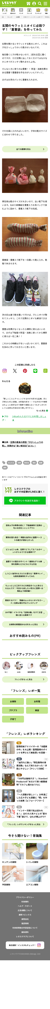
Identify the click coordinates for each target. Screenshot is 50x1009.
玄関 (19, 463)
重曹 (40, 463)
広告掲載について (25, 910)
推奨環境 (25, 923)
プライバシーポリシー (25, 897)
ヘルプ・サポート (25, 906)
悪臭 (34, 463)
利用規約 (25, 901)
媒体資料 (25, 932)
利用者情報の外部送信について (25, 927)
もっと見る (40, 410)
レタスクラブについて (25, 936)
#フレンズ (27, 35)
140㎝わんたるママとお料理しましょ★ (29, 418)
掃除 (4, 467)
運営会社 (25, 919)
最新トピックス (25, 914)
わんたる (11, 463)
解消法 (26, 463)
